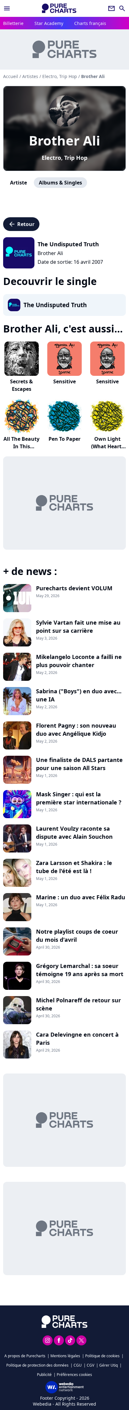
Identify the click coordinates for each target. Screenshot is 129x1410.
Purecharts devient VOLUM (74, 588)
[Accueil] (59, 8)
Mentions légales (65, 1355)
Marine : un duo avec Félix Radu (80, 897)
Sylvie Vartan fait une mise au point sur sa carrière (78, 626)
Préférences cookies (74, 1374)
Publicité (44, 1374)
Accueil (10, 76)
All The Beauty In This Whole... (21, 446)
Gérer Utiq (108, 1365)
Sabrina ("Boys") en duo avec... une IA (78, 695)
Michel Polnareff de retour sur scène (78, 1004)
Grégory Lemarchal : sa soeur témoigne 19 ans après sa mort (79, 970)
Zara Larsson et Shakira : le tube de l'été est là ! (74, 867)
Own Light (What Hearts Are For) (107, 446)
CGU (78, 1365)
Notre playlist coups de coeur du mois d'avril (77, 935)
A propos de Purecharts (24, 1355)
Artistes (30, 76)
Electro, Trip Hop (64, 157)
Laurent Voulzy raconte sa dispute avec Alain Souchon (74, 832)
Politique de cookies (102, 1355)
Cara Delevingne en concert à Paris (77, 1038)
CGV (90, 1365)
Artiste (18, 182)
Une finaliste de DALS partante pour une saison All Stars (79, 764)
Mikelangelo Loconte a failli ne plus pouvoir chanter (79, 661)
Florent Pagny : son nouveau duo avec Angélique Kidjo (76, 729)
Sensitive (64, 381)
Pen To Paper (64, 438)
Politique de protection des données (37, 1365)
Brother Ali (64, 140)
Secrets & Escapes (21, 385)
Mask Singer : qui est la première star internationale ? (78, 798)
